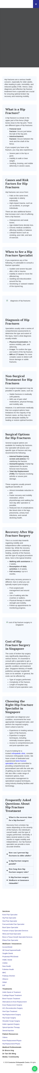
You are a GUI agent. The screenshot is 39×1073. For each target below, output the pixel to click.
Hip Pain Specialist (9, 918)
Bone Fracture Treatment (11, 998)
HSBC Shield (7, 960)
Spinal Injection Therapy (11, 1027)
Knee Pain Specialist (9, 915)
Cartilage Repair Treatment (12, 995)
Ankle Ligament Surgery (11, 1024)
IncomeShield (7, 947)
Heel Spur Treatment (9, 1011)
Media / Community (10, 1057)
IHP (3, 985)
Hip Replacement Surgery (11, 1014)
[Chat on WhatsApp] (34, 1068)
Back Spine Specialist (10, 927)
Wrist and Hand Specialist (11, 934)
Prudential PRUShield (10, 956)
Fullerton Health (8, 969)
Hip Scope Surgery (9, 1018)
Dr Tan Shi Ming (9, 1054)
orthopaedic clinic (18, 753)
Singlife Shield (7, 953)
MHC (4, 972)
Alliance (5, 979)
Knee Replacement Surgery (12, 1005)
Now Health (6, 966)
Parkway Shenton (8, 976)
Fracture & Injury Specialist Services (15, 931)
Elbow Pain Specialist (10, 940)
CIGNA (5, 963)
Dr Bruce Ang (8, 1050)
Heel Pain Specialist (9, 921)
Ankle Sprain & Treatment (11, 992)
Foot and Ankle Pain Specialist (13, 924)
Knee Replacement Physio (11, 1040)
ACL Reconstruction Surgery (12, 1008)
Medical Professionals (11, 1047)
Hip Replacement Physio (11, 1044)
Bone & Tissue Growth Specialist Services (17, 937)
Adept (4, 982)
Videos (4, 1037)
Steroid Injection (8, 1030)
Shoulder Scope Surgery (11, 1021)
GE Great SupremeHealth (11, 950)
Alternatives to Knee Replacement (14, 1002)
